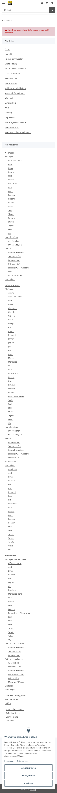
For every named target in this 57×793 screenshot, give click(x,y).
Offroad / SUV (14, 264)
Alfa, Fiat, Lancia (15, 160)
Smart (11, 534)
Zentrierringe (12, 717)
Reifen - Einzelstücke (14, 659)
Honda (11, 331)
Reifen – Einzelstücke (14, 643)
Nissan (11, 377)
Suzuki (11, 222)
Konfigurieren (28, 775)
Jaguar (11, 342)
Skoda (11, 214)
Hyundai (12, 335)
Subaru (11, 218)
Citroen (11, 316)
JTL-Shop (33, 790)
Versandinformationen (15, 93)
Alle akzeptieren (28, 768)
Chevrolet (12, 308)
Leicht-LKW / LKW (16, 674)
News (7, 49)
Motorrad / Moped (16, 682)
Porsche (11, 199)
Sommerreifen (14, 256)
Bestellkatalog (11, 63)
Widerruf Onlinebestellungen (18, 132)
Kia (9, 350)
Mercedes (12, 183)
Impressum (9, 761)
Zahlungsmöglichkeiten (15, 88)
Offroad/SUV (13, 457)
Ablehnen (28, 783)
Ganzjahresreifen (16, 252)
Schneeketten (11, 461)
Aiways (11, 293)
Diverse (11, 574)
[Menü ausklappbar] (3, 1)
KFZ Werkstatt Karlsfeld (15, 68)
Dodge (11, 323)
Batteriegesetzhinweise (15, 122)
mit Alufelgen (14, 241)
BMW (10, 168)
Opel (10, 191)
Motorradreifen (15, 275)
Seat (10, 210)
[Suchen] (52, 10)
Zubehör (10, 720)
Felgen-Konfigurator (14, 59)
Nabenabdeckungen (15, 709)
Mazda (11, 179)
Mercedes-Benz (15, 594)
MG (9, 365)
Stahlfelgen (10, 279)
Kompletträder (11, 237)
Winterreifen (13, 260)
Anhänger (12, 469)
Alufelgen (9, 156)
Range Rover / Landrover (19, 613)
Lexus (10, 354)
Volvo (10, 229)
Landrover (12, 590)
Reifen (8, 248)
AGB (7, 107)
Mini (10, 187)
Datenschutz (22, 761)
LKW (10, 271)
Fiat (9, 484)
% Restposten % (13, 713)
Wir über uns (11, 83)
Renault (11, 202)
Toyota (11, 225)
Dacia (10, 319)
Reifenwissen (11, 78)
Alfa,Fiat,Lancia (14, 563)
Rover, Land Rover (16, 396)
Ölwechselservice (12, 73)
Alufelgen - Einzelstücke (15, 559)
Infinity (11, 339)
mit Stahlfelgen (15, 245)
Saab (10, 206)
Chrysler (12, 312)
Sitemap (8, 112)
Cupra (11, 172)
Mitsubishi (13, 373)
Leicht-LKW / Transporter (19, 267)
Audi (10, 164)
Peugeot (11, 195)
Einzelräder (10, 686)
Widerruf (9, 98)
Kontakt (8, 54)
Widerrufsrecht (12, 127)
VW (9, 233)
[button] (42, 3)
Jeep (10, 346)
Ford (10, 176)
